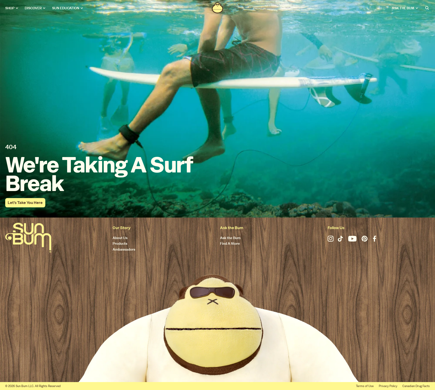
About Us (120, 238)
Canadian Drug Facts (416, 386)
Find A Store (230, 243)
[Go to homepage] (28, 238)
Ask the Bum (230, 238)
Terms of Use (365, 386)
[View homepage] (217, 7)
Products (120, 243)
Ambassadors (124, 249)
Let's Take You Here (25, 203)
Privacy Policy (388, 386)
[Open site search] (427, 7)
